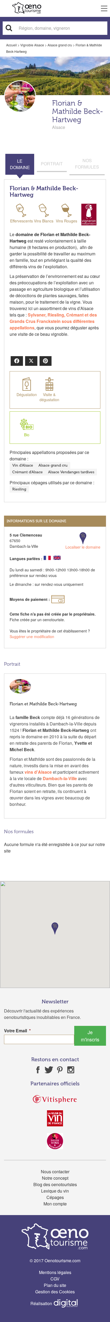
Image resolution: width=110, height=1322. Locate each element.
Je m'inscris (90, 1036)
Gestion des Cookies (55, 1292)
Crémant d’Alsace (27, 472)
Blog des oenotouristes (55, 1184)
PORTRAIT (52, 164)
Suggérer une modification (32, 636)
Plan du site (55, 1285)
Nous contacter (55, 1171)
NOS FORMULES (87, 163)
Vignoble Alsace (32, 45)
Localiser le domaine (82, 547)
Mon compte (55, 1204)
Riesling (19, 489)
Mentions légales (55, 1272)
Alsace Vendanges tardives (71, 472)
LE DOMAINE (20, 164)
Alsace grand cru (60, 45)
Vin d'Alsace (22, 465)
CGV (55, 1279)
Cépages (55, 1197)
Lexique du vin (55, 1191)
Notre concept (55, 1178)
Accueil (11, 45)
